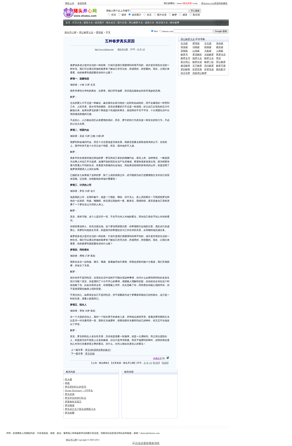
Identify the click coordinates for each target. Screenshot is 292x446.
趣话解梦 (185, 65)
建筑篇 (219, 47)
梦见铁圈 (69, 413)
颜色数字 (221, 69)
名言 (149, 14)
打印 (156, 363)
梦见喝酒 (69, 405)
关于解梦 (197, 65)
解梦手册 (221, 65)
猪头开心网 (70, 32)
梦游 (218, 58)
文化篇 (207, 43)
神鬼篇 (184, 47)
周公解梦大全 (86, 32)
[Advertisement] (119, 57)
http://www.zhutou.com (104, 49)
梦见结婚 (90, 353)
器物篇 (184, 51)
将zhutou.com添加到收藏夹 (214, 3)
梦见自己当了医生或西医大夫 (80, 409)
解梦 (174, 14)
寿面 (67, 383)
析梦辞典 (197, 69)
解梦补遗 (197, 62)
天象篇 (207, 51)
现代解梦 (209, 65)
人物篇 (219, 51)
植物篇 (207, 47)
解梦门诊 (209, 62)
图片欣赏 (161, 14)
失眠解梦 (209, 54)
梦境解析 (197, 54)
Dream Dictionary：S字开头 (79, 390)
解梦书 (184, 54)
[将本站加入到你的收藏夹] (167, 358)
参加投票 (82, 3)
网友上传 (69, 3)
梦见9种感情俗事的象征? (98, 350)
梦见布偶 (69, 394)
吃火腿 (68, 379)
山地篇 (196, 51)
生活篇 (184, 43)
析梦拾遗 (209, 69)
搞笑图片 (136, 14)
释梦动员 (221, 54)
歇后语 (196, 14)
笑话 (113, 14)
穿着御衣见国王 (73, 401)
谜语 (123, 14)
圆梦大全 (197, 58)
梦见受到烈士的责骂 (75, 387)
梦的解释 (185, 69)
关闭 (165, 363)
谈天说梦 (185, 73)
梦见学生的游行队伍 (75, 398)
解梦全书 (185, 58)
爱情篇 (99, 32)
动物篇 (196, 47)
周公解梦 (221, 62)
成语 (184, 14)
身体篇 (219, 43)
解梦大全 (209, 58)
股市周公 (185, 62)
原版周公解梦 (199, 73)
